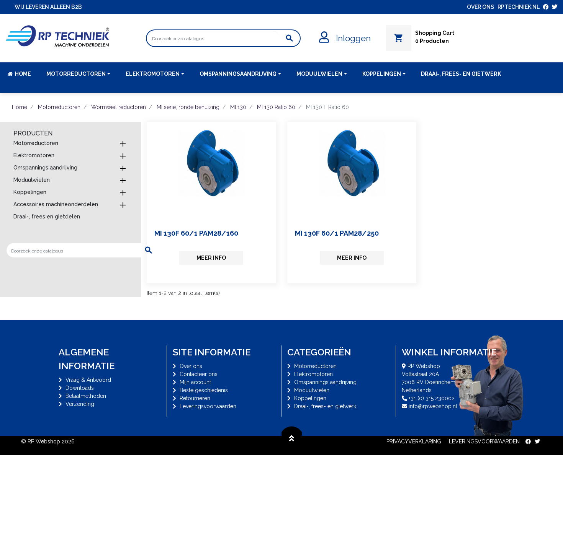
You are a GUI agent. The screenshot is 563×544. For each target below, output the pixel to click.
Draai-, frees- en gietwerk (325, 406)
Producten (32, 133)
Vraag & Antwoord (88, 380)
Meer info (211, 258)
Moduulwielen (31, 180)
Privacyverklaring (413, 441)
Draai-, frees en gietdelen (46, 216)
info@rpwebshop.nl (433, 406)
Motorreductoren (35, 143)
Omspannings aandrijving (45, 168)
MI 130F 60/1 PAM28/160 (196, 233)
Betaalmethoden (85, 396)
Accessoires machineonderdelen (55, 204)
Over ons (191, 366)
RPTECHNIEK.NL (519, 7)
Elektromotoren (33, 155)
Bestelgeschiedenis (204, 390)
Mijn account (195, 382)
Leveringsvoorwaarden (208, 406)
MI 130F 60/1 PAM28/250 (337, 233)
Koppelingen (29, 192)
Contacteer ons (199, 374)
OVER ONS (480, 7)
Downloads (79, 388)
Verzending (79, 404)
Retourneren (195, 398)
